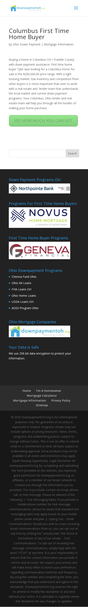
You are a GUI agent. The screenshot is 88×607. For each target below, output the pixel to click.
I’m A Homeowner (48, 391)
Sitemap (42, 405)
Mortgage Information (58, 44)
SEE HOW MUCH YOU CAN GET (43, 120)
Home (27, 391)
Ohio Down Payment (27, 44)
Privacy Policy (60, 400)
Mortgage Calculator (42, 395)
